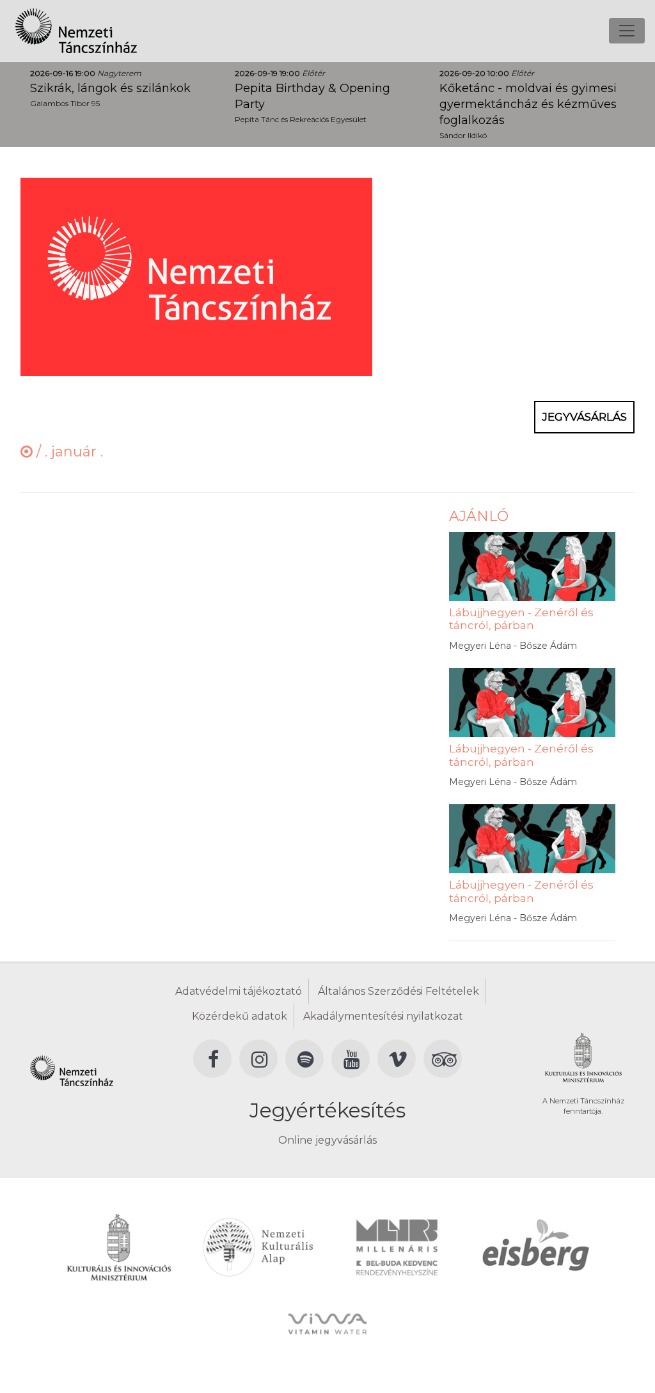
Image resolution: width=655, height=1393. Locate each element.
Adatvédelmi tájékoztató (238, 991)
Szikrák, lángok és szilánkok (110, 88)
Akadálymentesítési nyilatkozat (383, 1016)
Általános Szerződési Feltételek (398, 991)
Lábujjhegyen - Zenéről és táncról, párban (521, 619)
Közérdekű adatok (239, 1016)
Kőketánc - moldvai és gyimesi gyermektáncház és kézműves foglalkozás (528, 104)
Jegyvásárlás (584, 416)
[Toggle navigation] (627, 30)
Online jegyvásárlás (327, 1140)
